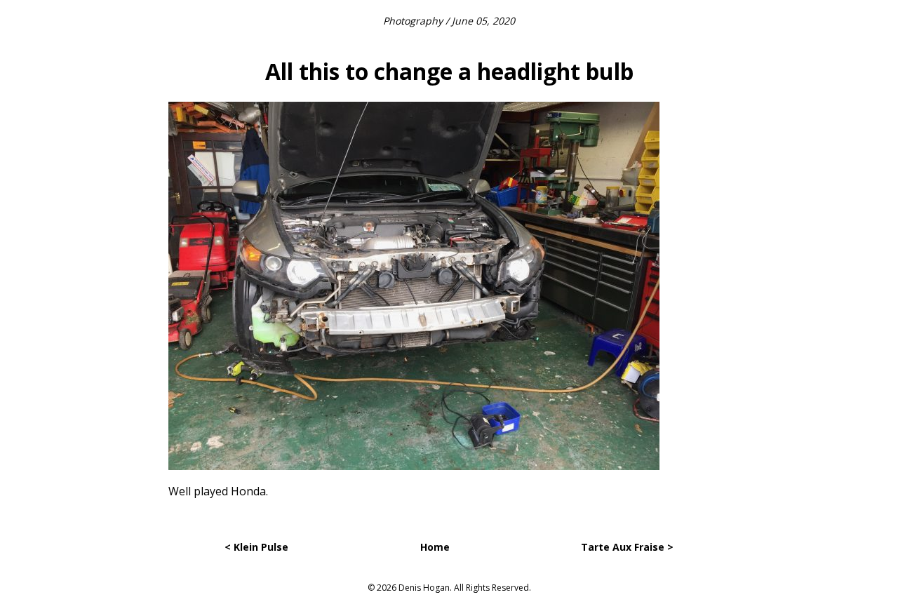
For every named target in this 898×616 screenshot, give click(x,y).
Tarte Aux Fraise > (627, 547)
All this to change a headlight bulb (449, 71)
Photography (413, 20)
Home (435, 547)
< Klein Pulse (256, 547)
